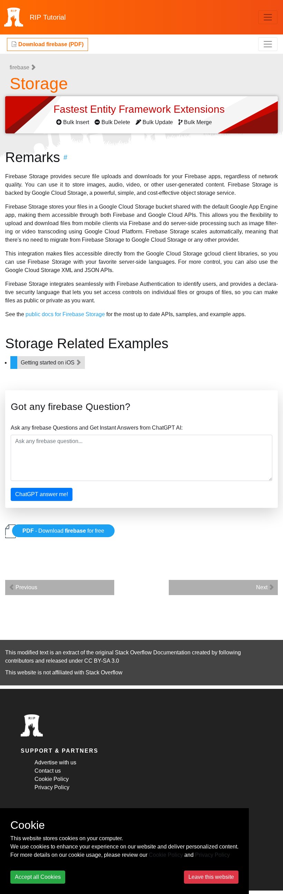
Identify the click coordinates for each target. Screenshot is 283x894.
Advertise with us (55, 762)
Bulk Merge (198, 122)
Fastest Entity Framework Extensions (140, 109)
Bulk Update (157, 122)
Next (262, 587)
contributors (19, 661)
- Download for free (63, 531)
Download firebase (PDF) (50, 44)
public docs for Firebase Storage (65, 314)
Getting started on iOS (48, 362)
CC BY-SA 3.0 (101, 661)
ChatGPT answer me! (41, 494)
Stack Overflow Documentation (153, 652)
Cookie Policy (52, 779)
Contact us (48, 771)
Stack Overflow (104, 672)
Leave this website (211, 877)
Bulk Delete (115, 122)
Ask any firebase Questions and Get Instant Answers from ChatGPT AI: (97, 428)
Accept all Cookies (38, 877)
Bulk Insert (76, 122)
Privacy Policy (52, 787)
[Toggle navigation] (267, 17)
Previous (25, 587)
